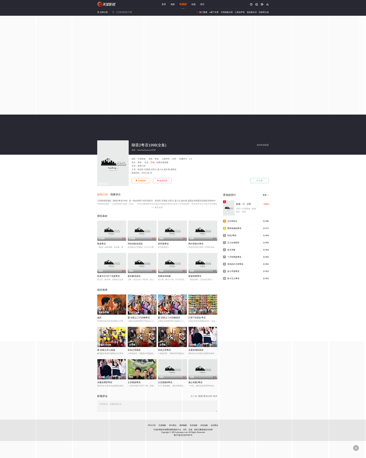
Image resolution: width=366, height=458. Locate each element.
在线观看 (141, 180)
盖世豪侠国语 (134, 276)
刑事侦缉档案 (164, 276)
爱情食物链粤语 (234, 228)
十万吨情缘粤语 (234, 257)
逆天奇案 (231, 250)
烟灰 (99, 317)
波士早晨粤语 (233, 271)
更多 (266, 195)
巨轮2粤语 (231, 235)
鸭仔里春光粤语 (195, 243)
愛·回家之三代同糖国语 (169, 317)
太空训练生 (232, 221)
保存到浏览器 (263, 145)
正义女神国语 (233, 242)
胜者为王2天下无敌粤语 (108, 276)
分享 (259, 180)
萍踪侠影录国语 (135, 243)
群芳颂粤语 (163, 243)
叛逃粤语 (101, 243)
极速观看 (162, 180)
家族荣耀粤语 (194, 276)
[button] (103, 194)
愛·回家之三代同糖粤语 (139, 317)
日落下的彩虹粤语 (197, 317)
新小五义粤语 (233, 278)
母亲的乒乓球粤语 (235, 264)
